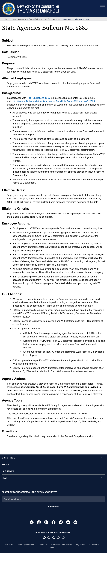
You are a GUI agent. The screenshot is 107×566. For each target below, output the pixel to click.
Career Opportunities (25, 544)
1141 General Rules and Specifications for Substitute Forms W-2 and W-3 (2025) (53, 101)
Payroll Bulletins (35, 19)
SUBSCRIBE (53, 506)
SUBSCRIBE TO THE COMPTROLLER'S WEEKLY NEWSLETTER (29, 492)
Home (7, 19)
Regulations (80, 544)
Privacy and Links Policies (61, 544)
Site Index (9, 544)
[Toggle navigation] (102, 6)
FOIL (52, 547)
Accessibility (94, 544)
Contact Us (42, 544)
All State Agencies (52, 19)
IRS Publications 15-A (38, 97)
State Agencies (19, 19)
